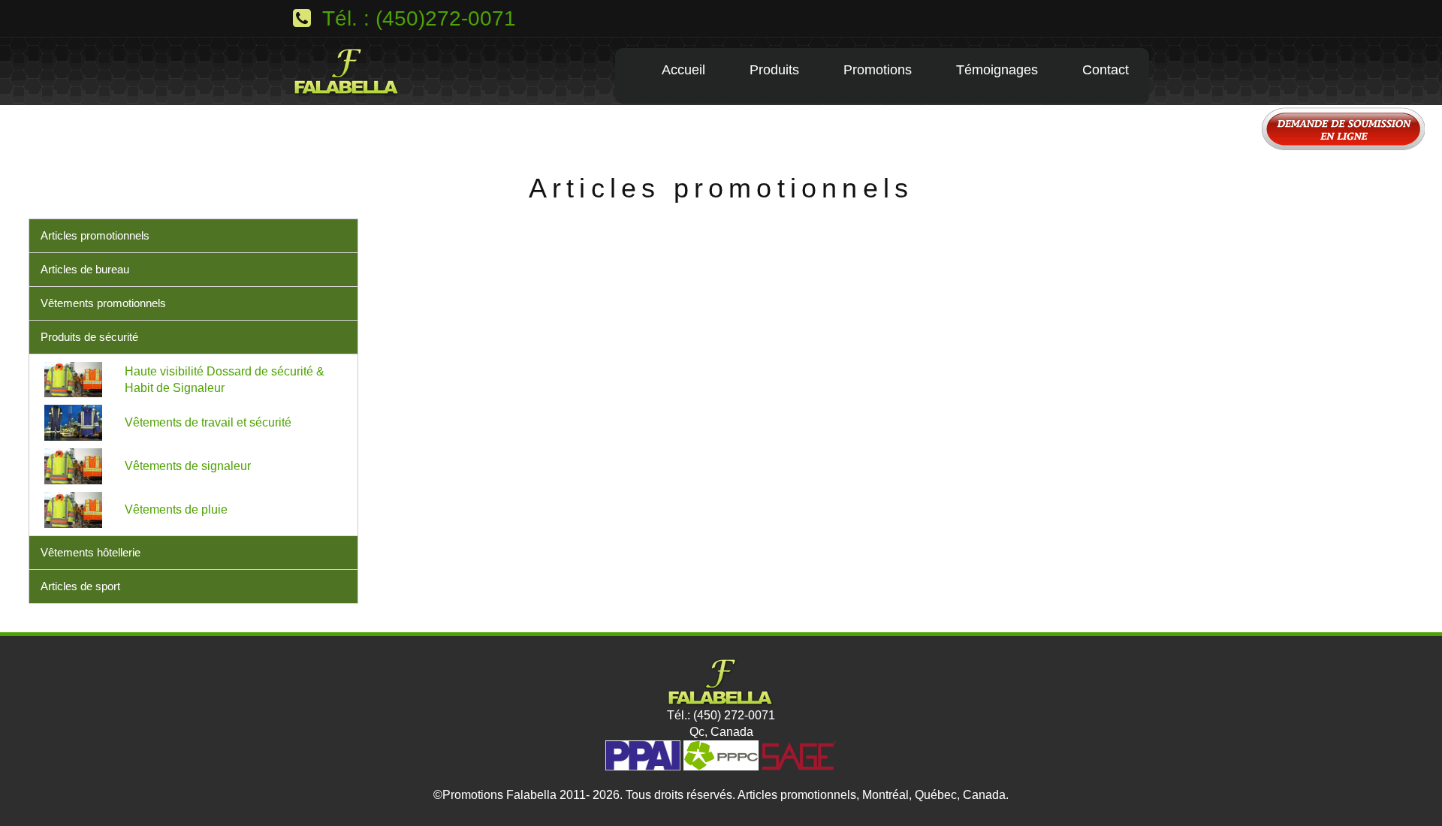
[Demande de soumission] (721, 131)
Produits (774, 69)
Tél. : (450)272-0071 (416, 18)
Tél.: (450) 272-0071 (721, 715)
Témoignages (997, 69)
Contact (1105, 69)
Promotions (877, 69)
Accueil (683, 69)
